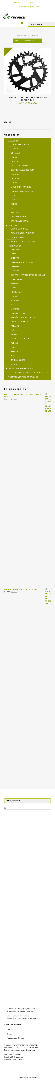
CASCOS (14, 161)
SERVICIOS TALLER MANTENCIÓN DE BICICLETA (28, 373)
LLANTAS (14, 296)
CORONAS (15, 271)
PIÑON (13, 330)
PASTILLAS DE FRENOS (20, 322)
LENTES (14, 183)
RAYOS (14, 335)
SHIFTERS (15, 347)
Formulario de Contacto (15, 1038)
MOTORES (15, 309)
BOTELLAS (15, 153)
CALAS (13, 254)
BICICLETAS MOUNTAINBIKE (22, 233)
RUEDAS (14, 343)
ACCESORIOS (14, 141)
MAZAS (14, 305)
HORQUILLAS (16, 292)
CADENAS (15, 250)
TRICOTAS (15, 213)
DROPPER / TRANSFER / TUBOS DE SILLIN (28, 275)
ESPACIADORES (17, 279)
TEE (12, 356)
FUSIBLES (15, 288)
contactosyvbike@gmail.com (29, 7)
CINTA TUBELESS (18, 174)
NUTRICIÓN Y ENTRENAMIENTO (21, 369)
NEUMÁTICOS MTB (18, 313)
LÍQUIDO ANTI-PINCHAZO (21, 187)
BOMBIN (14, 149)
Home (9, 1030)
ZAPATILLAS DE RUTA (20, 221)
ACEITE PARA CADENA (20, 144)
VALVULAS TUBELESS (20, 217)
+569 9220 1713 (19, 2)
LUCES (13, 196)
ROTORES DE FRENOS (20, 339)
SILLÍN (13, 208)
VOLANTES (15, 364)
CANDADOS (15, 157)
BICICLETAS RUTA (18, 237)
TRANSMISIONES (18, 360)
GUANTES (15, 179)
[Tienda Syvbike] (14, 16)
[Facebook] (26, 10)
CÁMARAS (15, 258)
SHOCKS (14, 352)
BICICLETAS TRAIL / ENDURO (23, 242)
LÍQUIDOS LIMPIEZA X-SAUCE (23, 191)
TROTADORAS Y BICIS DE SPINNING (23, 377)
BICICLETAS (13, 225)
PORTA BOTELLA (18, 200)
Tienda (9, 1034)
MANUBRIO (15, 301)
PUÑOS (14, 204)
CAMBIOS (15, 267)
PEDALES (15, 326)
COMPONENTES (14, 246)
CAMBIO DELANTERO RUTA (22, 262)
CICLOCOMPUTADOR (19, 166)
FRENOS (14, 284)
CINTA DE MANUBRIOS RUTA (22, 170)
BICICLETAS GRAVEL (19, 229)
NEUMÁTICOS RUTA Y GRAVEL (23, 318)
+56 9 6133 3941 (36, 2)
